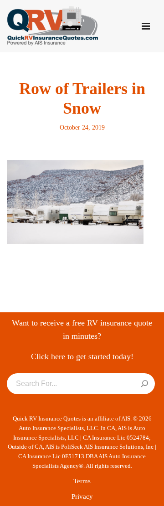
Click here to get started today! (82, 356)
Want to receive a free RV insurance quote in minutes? (82, 329)
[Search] (144, 384)
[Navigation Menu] (145, 26)
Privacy (82, 496)
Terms (82, 481)
